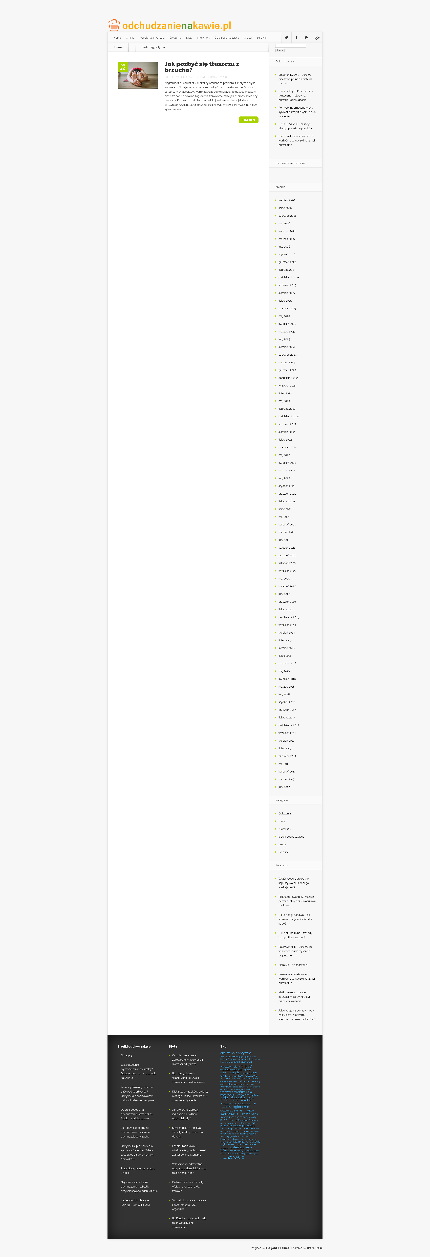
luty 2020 (284, 594)
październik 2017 (288, 725)
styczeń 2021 (286, 547)
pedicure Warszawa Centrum (243, 1120)
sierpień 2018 (286, 648)
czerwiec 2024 (287, 354)
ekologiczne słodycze (231, 1069)
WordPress (314, 1248)
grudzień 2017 (287, 709)
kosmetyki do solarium (241, 1079)
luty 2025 (284, 339)
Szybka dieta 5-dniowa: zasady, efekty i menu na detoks (187, 1132)
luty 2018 (284, 694)
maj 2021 (284, 516)
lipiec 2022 (285, 439)
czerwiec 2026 (287, 215)
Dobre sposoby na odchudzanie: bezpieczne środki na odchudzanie (137, 1114)
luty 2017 (284, 787)
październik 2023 (288, 377)
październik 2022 (288, 416)
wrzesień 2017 (287, 733)
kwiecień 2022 (287, 462)
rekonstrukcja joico (249, 1131)
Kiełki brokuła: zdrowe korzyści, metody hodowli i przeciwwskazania (295, 997)
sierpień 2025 (286, 293)
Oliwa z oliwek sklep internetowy (239, 1115)
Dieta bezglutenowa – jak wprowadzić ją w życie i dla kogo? (295, 919)
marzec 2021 (286, 532)
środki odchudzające (227, 37)
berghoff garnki (228, 1059)
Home (117, 37)
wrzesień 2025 (287, 285)
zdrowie (235, 1157)
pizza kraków (227, 1123)
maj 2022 (284, 455)
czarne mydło (244, 1059)
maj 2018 (284, 671)
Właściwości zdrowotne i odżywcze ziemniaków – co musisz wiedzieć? (189, 1168)
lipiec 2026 (285, 208)
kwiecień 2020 (287, 586)
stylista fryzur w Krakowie (244, 1141)
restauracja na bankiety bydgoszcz (238, 1133)
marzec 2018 (286, 686)
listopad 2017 (286, 717)
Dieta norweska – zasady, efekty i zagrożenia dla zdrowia (188, 1187)
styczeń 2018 (286, 702)
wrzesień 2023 (287, 385)
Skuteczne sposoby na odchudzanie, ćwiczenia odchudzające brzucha (135, 1132)
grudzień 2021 (287, 493)
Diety (189, 37)
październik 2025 (288, 277)
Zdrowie (262, 37)
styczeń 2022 (286, 486)
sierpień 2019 (286, 632)
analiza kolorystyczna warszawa (235, 1054)
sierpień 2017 (286, 740)
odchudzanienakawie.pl (193, 77)
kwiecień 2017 (287, 771)
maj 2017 (284, 763)
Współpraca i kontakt (151, 37)
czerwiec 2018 (287, 663)
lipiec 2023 (285, 393)
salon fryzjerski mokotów (235, 1137)
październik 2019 (288, 617)
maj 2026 (284, 223)
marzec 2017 (286, 779)
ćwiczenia (175, 37)
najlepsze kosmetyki (241, 1097)
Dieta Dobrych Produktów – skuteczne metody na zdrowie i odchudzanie (295, 96)
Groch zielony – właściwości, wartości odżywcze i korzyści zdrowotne (296, 141)
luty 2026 (284, 246)
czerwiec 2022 (287, 447)
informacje (233, 1076)
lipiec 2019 (285, 640)
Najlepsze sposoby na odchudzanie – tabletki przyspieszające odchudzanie (139, 1187)
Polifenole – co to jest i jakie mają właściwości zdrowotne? (189, 1223)
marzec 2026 (286, 238)
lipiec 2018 (285, 655)
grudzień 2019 (287, 601)
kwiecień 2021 (287, 524)
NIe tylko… (203, 37)
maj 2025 (284, 316)
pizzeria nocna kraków (245, 1128)
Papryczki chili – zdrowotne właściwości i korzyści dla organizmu (295, 951)
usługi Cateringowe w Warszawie (236, 1149)
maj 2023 (284, 401)
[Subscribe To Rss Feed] (307, 37)
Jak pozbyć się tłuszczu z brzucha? (202, 66)
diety (246, 1066)
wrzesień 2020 (287, 570)
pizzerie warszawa (229, 1131)
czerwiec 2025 (287, 308)
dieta (237, 1066)
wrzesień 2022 (287, 424)
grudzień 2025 (287, 262)
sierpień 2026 (286, 200)
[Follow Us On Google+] (317, 37)
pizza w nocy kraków (231, 1125)
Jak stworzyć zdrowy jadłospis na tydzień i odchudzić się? (185, 1114)
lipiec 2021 (284, 509)
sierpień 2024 (286, 347)
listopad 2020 (287, 563)
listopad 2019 (286, 609)
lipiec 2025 (285, 300)
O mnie (130, 37)
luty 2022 (284, 478)
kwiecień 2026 (287, 231)
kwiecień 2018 (287, 679)
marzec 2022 (286, 470)
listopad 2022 (286, 408)
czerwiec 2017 (287, 756)
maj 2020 (284, 578)
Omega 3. (127, 1055)
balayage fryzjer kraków (245, 1057)
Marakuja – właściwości (293, 964)
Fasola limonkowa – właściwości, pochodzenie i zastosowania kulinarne (189, 1150)
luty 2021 (284, 540)
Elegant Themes (277, 1248)
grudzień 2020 (287, 555)
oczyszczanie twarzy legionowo (238, 1105)
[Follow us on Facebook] (297, 37)
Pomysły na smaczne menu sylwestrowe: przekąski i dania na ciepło (297, 112)
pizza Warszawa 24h (244, 1123)
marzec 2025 (286, 331)
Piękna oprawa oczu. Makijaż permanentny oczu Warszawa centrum (297, 901)
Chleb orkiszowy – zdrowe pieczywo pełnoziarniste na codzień (295, 79)
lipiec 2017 (284, 748)
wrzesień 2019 (287, 624)
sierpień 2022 (286, 431)
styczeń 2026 (286, 254)
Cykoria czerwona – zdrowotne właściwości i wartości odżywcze (187, 1060)
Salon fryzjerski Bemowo (232, 1136)
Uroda (248, 37)
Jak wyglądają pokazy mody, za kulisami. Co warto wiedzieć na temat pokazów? (296, 1015)
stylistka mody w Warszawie (238, 1144)
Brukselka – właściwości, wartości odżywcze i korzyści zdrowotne (296, 979)
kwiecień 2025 (287, 323)
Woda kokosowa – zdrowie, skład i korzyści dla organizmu (189, 1205)
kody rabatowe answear (238, 1077)
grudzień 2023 (287, 370)
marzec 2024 (286, 362)
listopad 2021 (286, 501)
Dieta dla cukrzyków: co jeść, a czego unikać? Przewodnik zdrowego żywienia (190, 1096)
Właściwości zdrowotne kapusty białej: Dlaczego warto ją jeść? (293, 883)
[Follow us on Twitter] (286, 37)
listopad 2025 (286, 269)
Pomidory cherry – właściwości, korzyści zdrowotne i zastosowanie (188, 1078)
